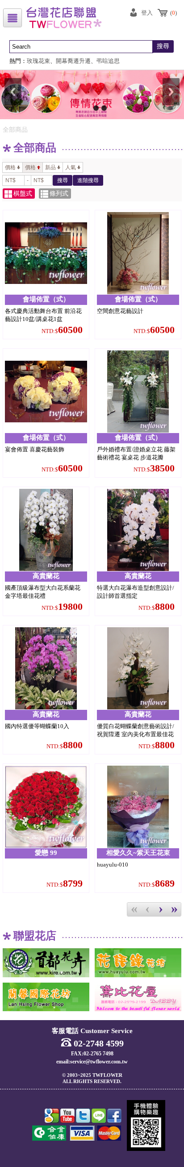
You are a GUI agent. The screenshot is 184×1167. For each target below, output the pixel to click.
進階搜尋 (88, 180)
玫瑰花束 (38, 61)
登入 (147, 12)
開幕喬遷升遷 (73, 61)
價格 (10, 167)
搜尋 (163, 46)
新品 (50, 167)
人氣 (70, 167)
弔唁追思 (108, 61)
